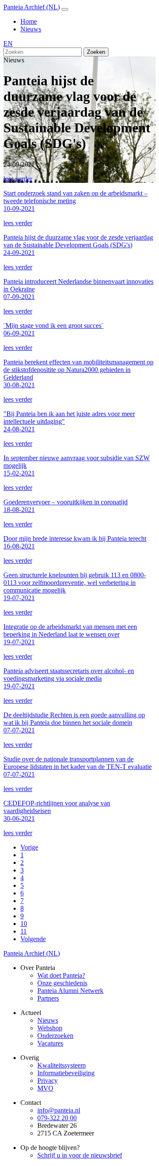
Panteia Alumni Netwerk (70, 990)
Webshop (49, 1028)
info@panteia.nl (58, 1110)
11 (23, 931)
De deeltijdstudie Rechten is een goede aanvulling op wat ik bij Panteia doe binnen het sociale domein (74, 722)
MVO (45, 1088)
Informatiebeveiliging (66, 1073)
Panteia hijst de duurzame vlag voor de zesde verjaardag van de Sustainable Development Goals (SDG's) (78, 245)
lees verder (17, 178)
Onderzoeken (55, 1035)
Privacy (47, 1080)
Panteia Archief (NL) (31, 7)
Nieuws (30, 29)
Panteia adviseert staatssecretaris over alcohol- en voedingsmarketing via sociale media (68, 678)
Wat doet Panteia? (61, 975)
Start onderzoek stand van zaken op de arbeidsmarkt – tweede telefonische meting (75, 201)
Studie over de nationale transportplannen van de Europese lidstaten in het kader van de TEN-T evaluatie (77, 766)
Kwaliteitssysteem (61, 1065)
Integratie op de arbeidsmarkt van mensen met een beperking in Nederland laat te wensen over (70, 634)
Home (28, 21)
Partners (48, 998)
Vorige (29, 847)
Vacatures (50, 1043)
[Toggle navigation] (64, 9)
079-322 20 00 (57, 1117)
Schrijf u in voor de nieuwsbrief (79, 1155)
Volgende (33, 938)
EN (8, 43)
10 (23, 923)
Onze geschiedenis (62, 983)
